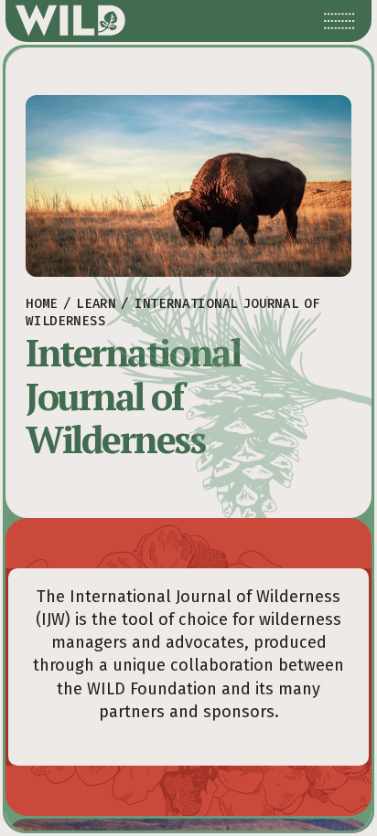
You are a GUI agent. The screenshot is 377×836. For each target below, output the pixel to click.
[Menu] (339, 21)
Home (42, 304)
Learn (96, 304)
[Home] (70, 21)
